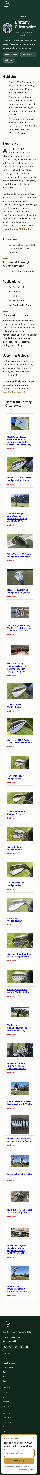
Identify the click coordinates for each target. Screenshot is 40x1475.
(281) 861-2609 (9, 1341)
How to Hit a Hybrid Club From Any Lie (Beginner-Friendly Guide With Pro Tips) (17, 1249)
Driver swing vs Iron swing (19, 1174)
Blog (4, 1381)
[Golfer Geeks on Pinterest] (21, 1347)
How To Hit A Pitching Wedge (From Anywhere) (19, 591)
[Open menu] (35, 5)
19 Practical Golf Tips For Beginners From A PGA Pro (19, 1103)
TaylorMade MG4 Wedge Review (15, 705)
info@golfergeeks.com (11, 1337)
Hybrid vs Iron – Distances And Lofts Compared (19, 1211)
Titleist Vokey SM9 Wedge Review (16, 884)
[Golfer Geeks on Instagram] (16, 1347)
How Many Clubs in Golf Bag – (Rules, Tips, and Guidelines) (17, 1066)
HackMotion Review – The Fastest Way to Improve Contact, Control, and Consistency (19, 441)
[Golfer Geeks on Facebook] (5, 1347)
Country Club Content (21, 229)
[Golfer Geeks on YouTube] (27, 1347)
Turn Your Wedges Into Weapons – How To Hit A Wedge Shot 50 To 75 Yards (17, 517)
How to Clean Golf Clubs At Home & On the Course (19, 1139)
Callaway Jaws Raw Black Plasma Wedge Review (20, 955)
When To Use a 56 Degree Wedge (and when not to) (19, 555)
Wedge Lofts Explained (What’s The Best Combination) (18, 1028)
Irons (5, 1397)
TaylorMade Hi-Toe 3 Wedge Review (16, 812)
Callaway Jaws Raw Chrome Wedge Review (18, 990)
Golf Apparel (8, 1376)
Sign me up (19, 1460)
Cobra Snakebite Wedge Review (15, 848)
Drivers (5, 1392)
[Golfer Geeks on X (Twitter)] (10, 1347)
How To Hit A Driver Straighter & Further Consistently (17, 1289)
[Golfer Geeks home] (6, 4)
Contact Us (7, 1418)
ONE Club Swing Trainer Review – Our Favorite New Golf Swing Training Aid (17, 667)
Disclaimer (7, 1431)
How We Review (9, 1422)
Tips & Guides (8, 1367)
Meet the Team (9, 1363)
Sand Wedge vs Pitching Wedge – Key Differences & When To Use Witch (19, 628)
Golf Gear (6, 1372)
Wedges (6, 1402)
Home (5, 16)
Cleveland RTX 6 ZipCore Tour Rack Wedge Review (19, 741)
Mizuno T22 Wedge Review (14, 919)
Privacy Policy (8, 1427)
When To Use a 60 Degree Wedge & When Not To (19, 479)
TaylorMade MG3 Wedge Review (15, 777)
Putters (6, 1406)
